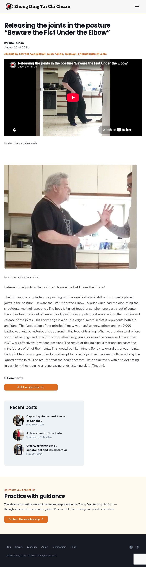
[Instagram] (137, 547)
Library (19, 547)
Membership (59, 547)
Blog (8, 547)
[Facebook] (131, 547)
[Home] (38, 6)
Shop (73, 547)
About (44, 547)
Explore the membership (26, 519)
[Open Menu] (137, 6)
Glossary (32, 547)
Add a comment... (31, 387)
